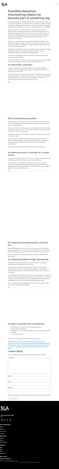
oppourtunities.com (41, 33)
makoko (47, 343)
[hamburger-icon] (56, 4)
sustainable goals (32, 345)
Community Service (40, 341)
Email (10, 381)
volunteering (46, 345)
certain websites (29, 162)
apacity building (16, 341)
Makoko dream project (14, 345)
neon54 (40, 467)
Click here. (37, 338)
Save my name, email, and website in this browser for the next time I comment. (29, 395)
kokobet (19, 467)
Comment (11, 357)
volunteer (36, 158)
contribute (18, 269)
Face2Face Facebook (14, 343)
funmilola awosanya (25, 343)
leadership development (38, 343)
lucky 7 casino (33, 467)
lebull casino (25, 467)
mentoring (24, 345)
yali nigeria (18, 346)
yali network (11, 346)
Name (10, 375)
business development (28, 341)
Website (10, 387)
